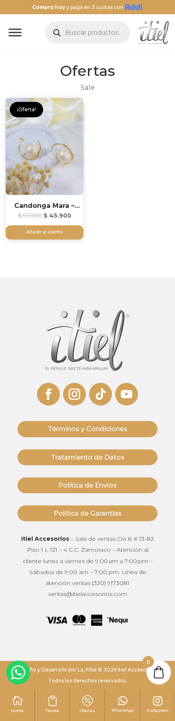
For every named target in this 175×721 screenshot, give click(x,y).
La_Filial (87, 670)
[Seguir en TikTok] (100, 394)
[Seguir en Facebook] (48, 394)
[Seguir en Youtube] (126, 394)
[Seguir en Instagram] (74, 394)
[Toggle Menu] (15, 33)
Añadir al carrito (44, 232)
